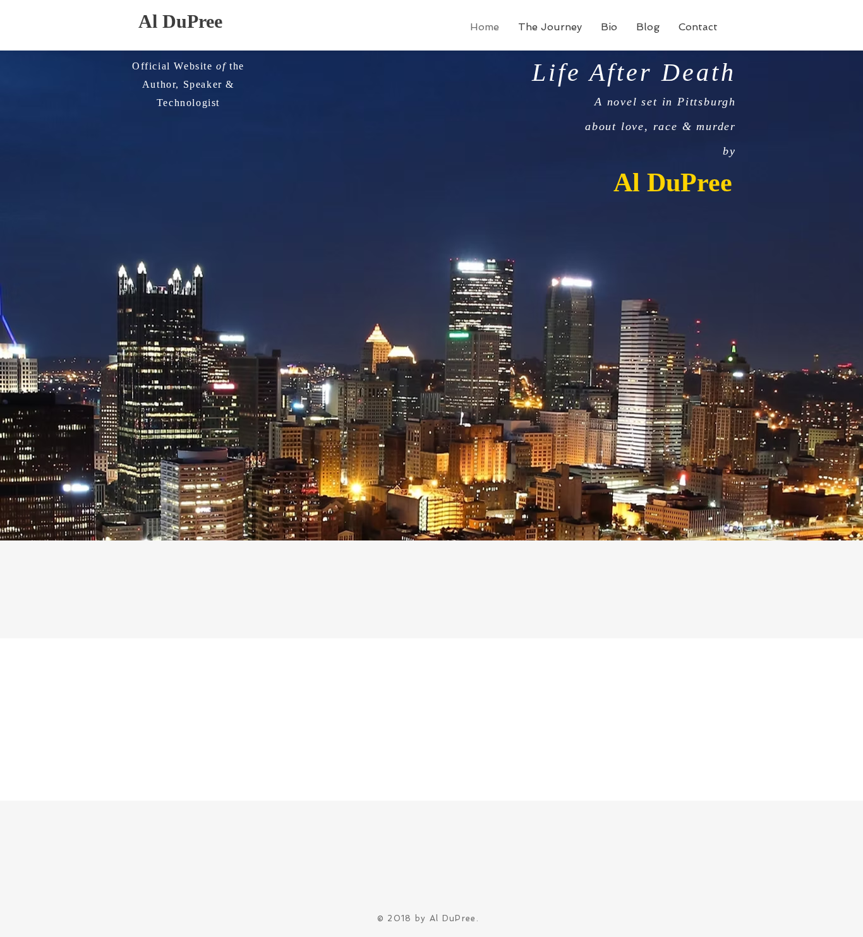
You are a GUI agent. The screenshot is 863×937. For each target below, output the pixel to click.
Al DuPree (180, 21)
